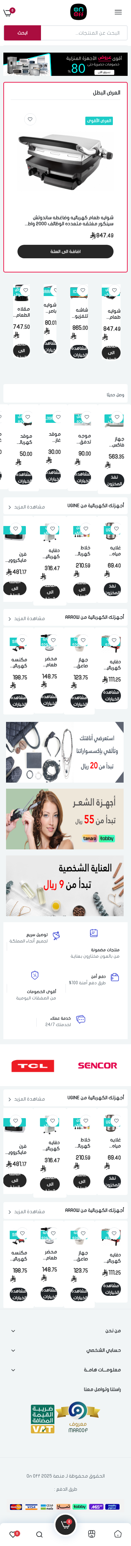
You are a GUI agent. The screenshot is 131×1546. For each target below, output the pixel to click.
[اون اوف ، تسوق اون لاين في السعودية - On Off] (65, 13)
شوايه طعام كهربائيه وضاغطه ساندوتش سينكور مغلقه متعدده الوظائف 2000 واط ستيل (71, 221)
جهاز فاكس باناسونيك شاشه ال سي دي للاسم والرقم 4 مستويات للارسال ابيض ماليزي (114, 442)
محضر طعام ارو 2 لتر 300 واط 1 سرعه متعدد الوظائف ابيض (49, 662)
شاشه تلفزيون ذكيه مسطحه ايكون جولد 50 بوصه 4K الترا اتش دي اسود (79, 313)
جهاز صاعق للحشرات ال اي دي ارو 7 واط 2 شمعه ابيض (79, 663)
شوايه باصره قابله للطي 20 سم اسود (50, 308)
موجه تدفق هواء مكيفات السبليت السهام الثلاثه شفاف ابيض (82, 439)
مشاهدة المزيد (29, 506)
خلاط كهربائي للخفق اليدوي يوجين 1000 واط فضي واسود (81, 551)
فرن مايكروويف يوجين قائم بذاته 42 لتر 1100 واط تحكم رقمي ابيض (15, 557)
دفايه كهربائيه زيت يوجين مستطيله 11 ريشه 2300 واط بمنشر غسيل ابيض (50, 554)
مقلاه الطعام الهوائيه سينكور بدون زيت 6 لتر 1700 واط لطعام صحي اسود (21, 312)
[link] (30, 119)
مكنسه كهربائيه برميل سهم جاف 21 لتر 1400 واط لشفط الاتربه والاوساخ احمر (18, 663)
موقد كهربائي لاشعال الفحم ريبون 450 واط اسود (23, 439)
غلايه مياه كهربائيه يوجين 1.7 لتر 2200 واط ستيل (112, 551)
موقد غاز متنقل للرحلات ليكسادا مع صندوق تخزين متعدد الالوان (53, 437)
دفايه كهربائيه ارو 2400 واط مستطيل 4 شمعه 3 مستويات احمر (111, 665)
